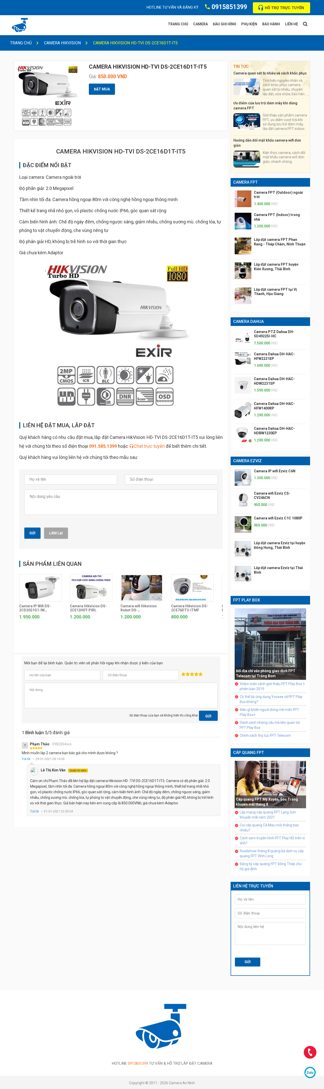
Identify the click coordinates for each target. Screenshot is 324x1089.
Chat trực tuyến (149, 446)
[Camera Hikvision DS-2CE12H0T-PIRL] (91, 587)
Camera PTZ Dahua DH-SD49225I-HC (274, 334)
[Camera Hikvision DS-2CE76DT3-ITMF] (192, 587)
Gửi (32, 533)
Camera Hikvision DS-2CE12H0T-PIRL (88, 608)
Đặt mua (102, 89)
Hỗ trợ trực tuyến (284, 8)
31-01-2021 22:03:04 (58, 811)
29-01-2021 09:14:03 (50, 759)
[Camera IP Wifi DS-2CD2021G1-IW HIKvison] (40, 587)
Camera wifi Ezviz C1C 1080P (278, 518)
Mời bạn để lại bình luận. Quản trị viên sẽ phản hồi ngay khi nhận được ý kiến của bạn (93, 663)
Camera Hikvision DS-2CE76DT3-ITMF (189, 608)
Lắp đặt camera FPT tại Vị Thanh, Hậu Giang (275, 291)
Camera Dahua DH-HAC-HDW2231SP (274, 381)
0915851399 (229, 7)
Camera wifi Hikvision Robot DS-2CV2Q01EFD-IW (138, 610)
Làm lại (56, 533)
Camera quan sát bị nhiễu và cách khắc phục (270, 73)
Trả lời (26, 759)
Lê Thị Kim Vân (63, 770)
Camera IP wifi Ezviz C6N (274, 471)
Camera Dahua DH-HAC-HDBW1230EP (274, 430)
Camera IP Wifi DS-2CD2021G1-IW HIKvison (35, 610)
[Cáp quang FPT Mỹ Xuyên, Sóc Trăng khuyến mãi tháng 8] (270, 784)
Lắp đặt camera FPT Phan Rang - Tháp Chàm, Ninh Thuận (280, 242)
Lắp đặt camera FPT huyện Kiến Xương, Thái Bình (276, 266)
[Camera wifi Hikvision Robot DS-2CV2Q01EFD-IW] (142, 587)
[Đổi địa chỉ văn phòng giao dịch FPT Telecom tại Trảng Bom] (270, 643)
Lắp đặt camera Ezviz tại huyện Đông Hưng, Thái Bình (279, 545)
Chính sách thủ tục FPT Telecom (265, 735)
